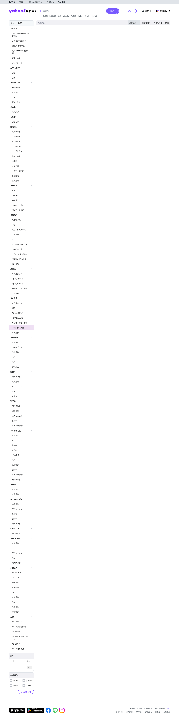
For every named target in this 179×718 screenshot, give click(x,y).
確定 (29, 667)
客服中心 (119, 711)
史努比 (87, 16)
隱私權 (157, 711)
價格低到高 (146, 22)
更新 (168, 708)
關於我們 (129, 711)
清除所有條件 (26, 691)
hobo (80, 16)
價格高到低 (158, 22)
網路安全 (148, 711)
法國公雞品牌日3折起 (52, 16)
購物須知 (139, 711)
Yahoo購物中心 (23, 11)
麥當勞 (95, 16)
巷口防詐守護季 (69, 16)
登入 (130, 11)
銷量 (167, 22)
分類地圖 (166, 711)
